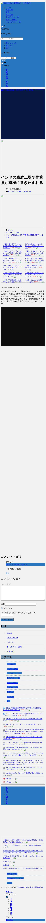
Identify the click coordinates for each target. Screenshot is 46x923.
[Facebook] (11, 899)
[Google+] (11, 904)
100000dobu (11, 664)
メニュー (11, 917)
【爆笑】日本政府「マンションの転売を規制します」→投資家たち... (12, 246)
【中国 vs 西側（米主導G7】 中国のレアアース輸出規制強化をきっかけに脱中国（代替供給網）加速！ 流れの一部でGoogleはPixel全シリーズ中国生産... (23, 731)
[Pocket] (11, 908)
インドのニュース (13, 22)
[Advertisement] (23, 115)
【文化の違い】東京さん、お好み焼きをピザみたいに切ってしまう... (34, 274)
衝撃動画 (9, 10)
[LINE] (11, 910)
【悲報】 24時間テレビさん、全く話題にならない (34, 266)
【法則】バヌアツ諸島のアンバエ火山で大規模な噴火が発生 (22, 845)
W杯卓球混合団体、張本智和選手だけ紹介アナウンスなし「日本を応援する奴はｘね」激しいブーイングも (23, 852)
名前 (3, 604)
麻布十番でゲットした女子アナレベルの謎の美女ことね (23, 724)
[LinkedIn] (11, 913)
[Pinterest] (11, 915)
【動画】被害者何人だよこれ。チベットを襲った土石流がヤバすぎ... (12, 260)
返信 (7, 573)
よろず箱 (10, 651)
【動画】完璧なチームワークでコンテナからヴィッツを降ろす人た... (12, 274)
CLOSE (6, 29)
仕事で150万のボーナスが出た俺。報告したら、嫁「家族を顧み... (34, 260)
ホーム (10, 892)
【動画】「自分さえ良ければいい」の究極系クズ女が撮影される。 (12, 253)
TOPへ (10, 920)
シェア (13, 894)
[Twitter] (11, 901)
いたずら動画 (12, 669)
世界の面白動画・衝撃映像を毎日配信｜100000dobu (22, 90)
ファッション (11, 43)
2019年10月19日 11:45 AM (16, 564)
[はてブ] (11, 906)
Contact (9, 883)
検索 (3, 61)
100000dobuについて (15, 878)
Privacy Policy (12, 874)
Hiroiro (9, 633)
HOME (8, 7)
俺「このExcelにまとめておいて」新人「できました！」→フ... (34, 246)
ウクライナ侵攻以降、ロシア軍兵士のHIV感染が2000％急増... (12, 282)
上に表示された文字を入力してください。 (19, 613)
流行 (7, 48)
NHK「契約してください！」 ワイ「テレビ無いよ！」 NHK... (12, 267)
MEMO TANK (12, 638)
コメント (6, 584)
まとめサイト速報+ (15, 647)
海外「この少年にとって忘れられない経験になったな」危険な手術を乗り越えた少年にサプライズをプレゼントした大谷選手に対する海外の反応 (23, 762)
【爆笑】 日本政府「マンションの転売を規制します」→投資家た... (34, 253)
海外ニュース (11, 20)
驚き (7, 12)
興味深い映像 (12, 687)
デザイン (9, 46)
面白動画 (9, 15)
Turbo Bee (11, 642)
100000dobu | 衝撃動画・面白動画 (29, 887)
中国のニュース (12, 17)
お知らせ (8, 778)
